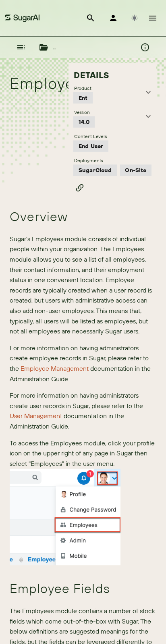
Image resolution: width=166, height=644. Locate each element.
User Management (36, 416)
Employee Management (55, 368)
